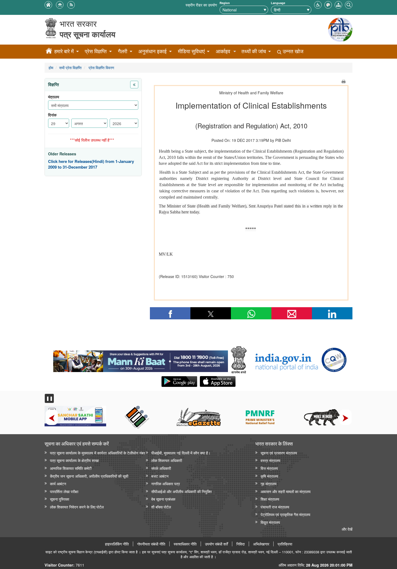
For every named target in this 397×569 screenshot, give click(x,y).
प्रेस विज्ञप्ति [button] (96, 51)
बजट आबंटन (160, 476)
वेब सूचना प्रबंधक (163, 499)
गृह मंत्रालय (269, 483)
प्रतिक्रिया (285, 543)
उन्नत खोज (292, 51)
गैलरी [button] (122, 51)
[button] (318, 4)
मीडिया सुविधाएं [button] (191, 51)
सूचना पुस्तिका (59, 499)
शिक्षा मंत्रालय (270, 499)
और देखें (347, 529)
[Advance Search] (348, 4)
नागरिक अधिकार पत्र (165, 483)
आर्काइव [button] (223, 51)
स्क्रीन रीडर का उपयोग (201, 5)
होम (51, 67)
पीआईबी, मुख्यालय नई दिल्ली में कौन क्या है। (180, 453)
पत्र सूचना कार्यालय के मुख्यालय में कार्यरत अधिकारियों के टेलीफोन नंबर (97, 453)
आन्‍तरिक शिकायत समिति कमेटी (71, 468)
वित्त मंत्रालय (269, 468)
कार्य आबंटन (58, 483)
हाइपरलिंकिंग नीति (117, 543)
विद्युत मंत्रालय (270, 522)
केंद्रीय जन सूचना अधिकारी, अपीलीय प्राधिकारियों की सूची (89, 476)
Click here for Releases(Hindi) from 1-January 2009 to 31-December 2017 (91, 164)
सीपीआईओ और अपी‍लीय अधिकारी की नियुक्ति (181, 491)
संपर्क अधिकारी (161, 468)
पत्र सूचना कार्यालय (87, 34)
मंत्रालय (53, 96)
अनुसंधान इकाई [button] (152, 51)
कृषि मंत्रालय (269, 476)
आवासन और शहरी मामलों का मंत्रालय (286, 491)
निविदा (240, 543)
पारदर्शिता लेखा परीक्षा (64, 491)
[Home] (49, 52)
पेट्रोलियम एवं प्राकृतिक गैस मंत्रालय (285, 514)
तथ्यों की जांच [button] (253, 51)
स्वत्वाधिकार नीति (185, 543)
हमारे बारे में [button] (64, 51)
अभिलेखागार (261, 543)
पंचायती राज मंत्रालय (275, 507)
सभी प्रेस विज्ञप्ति (70, 67)
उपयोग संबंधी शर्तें (216, 543)
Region (225, 3)
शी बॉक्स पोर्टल (161, 507)
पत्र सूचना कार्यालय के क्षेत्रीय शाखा (74, 460)
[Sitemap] (338, 4)
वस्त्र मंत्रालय (270, 460)
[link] (140, 360)
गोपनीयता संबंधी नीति (151, 543)
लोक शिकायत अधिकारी (166, 460)
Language (278, 3)
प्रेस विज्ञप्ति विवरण (101, 67)
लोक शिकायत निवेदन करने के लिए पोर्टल (77, 507)
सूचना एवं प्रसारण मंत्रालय (279, 453)
